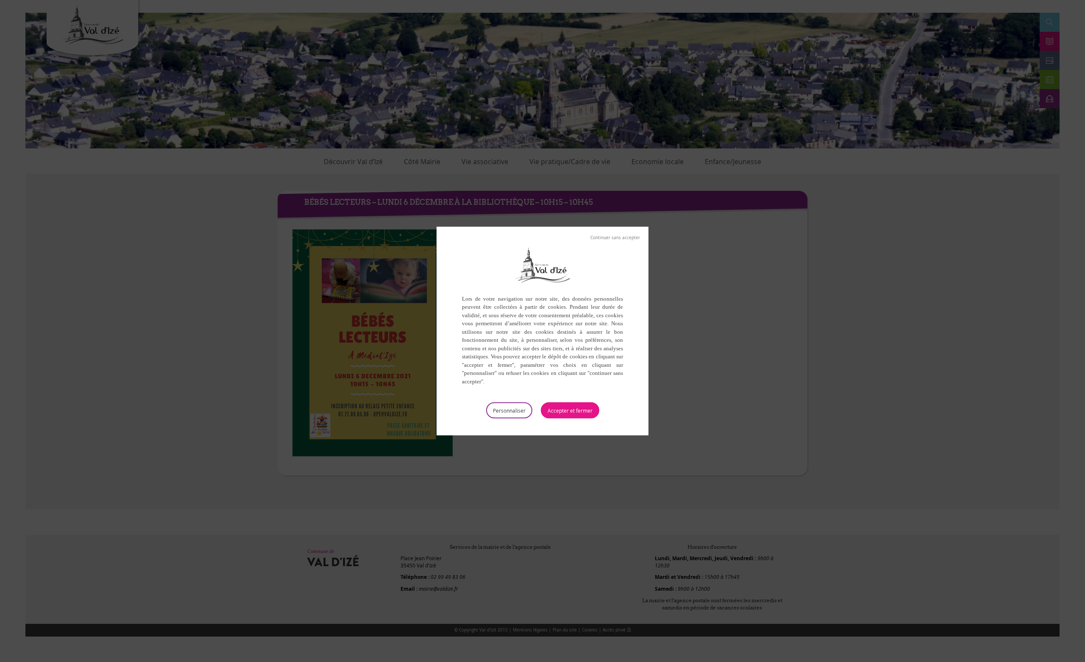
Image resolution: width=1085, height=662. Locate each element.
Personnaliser (509, 410)
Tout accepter (570, 410)
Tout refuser (615, 237)
